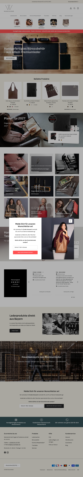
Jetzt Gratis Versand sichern (25, 252)
